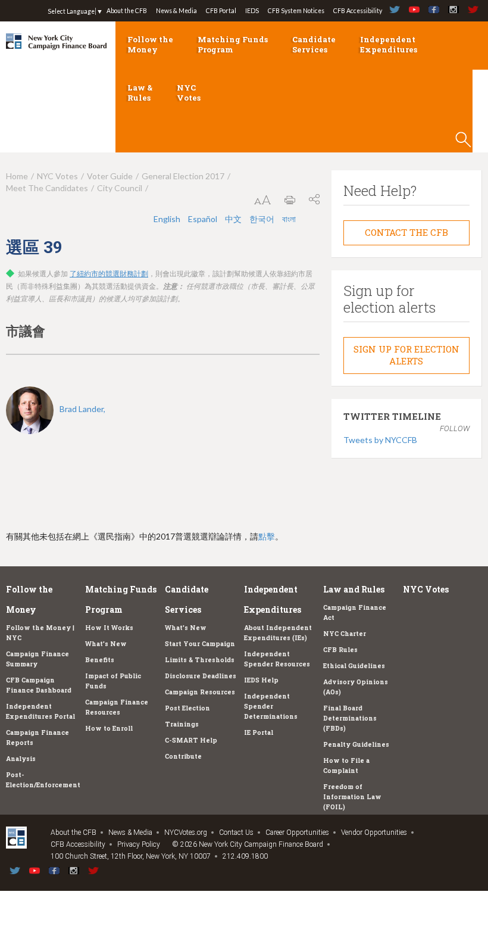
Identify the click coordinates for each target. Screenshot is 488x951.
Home (17, 176)
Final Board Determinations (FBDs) (350, 718)
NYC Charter (344, 633)
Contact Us (236, 832)
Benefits (99, 660)
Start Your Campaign (200, 644)
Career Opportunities (297, 832)
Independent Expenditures (388, 44)
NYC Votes (189, 92)
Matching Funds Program (233, 44)
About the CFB (127, 10)
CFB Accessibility (357, 10)
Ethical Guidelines (354, 666)
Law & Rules (139, 92)
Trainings (182, 724)
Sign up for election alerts (406, 355)
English (168, 219)
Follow (455, 428)
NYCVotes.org (185, 832)
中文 (234, 219)
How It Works (109, 627)
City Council (119, 188)
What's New (106, 644)
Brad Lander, (82, 409)
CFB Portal (221, 10)
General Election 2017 (183, 176)
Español (203, 219)
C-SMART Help (191, 740)
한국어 (262, 219)
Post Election (187, 708)
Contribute (183, 756)
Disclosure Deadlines (200, 676)
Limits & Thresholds (199, 660)
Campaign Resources (200, 692)
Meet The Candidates (47, 188)
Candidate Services (314, 44)
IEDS (252, 10)
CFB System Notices (296, 10)
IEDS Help (261, 680)
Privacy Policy (138, 844)
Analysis (21, 758)
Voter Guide (110, 176)
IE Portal (258, 732)
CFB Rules (340, 650)
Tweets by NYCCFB (380, 440)
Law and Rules (353, 589)
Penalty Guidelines (356, 744)
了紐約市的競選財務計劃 (109, 274)
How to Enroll (109, 728)
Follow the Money (150, 44)
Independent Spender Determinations (271, 706)
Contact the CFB (406, 232)
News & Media (176, 10)
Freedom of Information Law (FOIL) (352, 796)
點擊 (266, 536)
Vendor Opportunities (374, 832)
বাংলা (289, 219)
